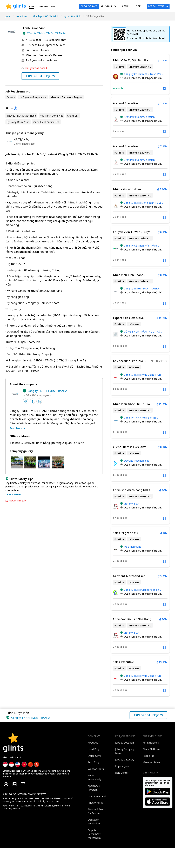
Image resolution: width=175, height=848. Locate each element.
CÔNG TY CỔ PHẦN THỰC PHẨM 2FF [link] (143, 331)
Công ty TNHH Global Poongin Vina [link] (141, 589)
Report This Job (17, 500)
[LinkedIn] (14, 784)
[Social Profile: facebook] (32, 401)
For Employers (156, 6)
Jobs (31, 6)
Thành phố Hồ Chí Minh (45, 16)
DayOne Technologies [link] (136, 460)
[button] (24, 33)
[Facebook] (6, 784)
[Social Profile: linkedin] (39, 401)
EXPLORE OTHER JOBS (40, 76)
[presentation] (15, 6)
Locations (21, 16)
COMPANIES (42, 6)
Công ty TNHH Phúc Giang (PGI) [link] (142, 374)
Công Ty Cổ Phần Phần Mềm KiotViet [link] (140, 245)
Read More (16, 428)
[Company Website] (25, 401)
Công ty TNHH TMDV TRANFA (46, 33)
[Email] (23, 784)
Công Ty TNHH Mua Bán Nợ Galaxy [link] (140, 417)
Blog (53, 6)
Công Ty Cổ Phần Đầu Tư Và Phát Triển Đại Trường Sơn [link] (143, 74)
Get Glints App (89, 6)
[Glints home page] (15, 6)
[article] (140, 74)
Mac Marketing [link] (132, 546)
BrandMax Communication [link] (139, 116)
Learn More (13, 494)
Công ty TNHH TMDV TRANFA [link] (141, 288)
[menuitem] (108, 6)
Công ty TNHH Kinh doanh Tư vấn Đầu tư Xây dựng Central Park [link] (143, 202)
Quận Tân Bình (72, 16)
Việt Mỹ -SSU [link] (131, 503)
